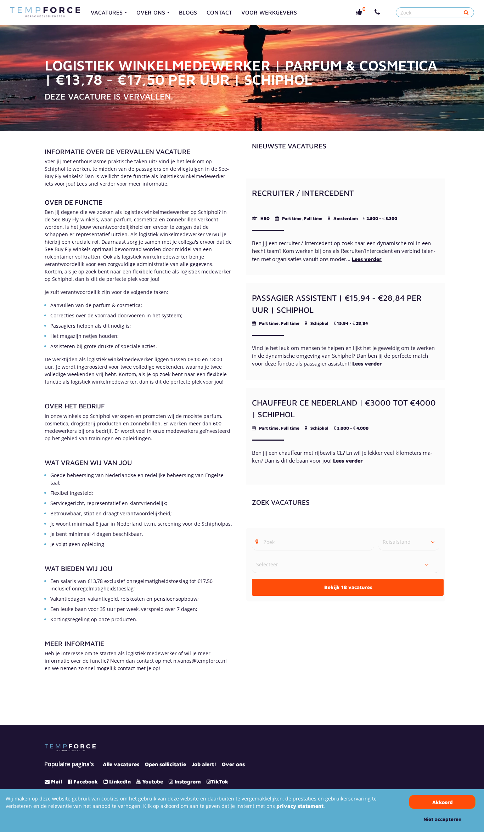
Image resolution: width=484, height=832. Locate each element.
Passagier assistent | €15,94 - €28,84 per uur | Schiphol (337, 304)
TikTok (219, 782)
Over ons (233, 764)
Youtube (152, 782)
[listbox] (408, 541)
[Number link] (378, 12)
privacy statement (299, 806)
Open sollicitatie (165, 764)
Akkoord (442, 802)
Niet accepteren (442, 819)
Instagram (187, 782)
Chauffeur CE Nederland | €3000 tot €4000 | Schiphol (344, 408)
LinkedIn (120, 782)
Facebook (85, 782)
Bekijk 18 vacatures (348, 587)
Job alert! (204, 764)
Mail (56, 782)
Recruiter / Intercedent (303, 193)
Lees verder (367, 259)
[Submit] (466, 12)
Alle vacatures (121, 764)
